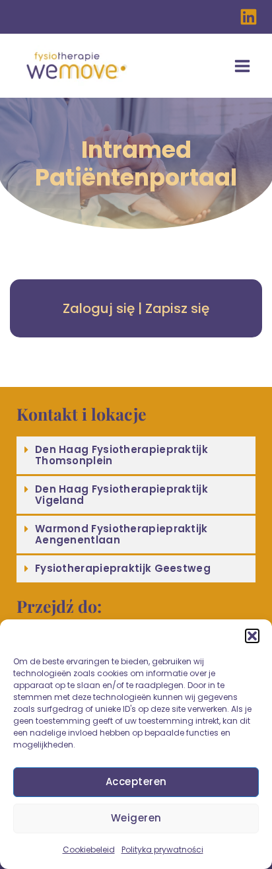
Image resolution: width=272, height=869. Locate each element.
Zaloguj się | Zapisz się (136, 308)
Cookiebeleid (89, 849)
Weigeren (136, 818)
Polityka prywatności (162, 849)
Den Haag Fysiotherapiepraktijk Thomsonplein (121, 455)
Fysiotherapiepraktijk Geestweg (123, 568)
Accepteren (136, 781)
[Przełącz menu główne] (242, 66)
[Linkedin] (248, 17)
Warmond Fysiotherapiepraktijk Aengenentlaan (121, 534)
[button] (252, 636)
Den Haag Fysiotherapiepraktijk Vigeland (121, 494)
